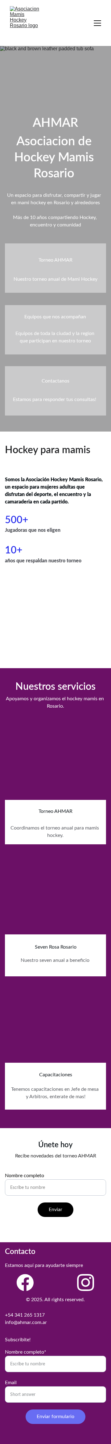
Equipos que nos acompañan (55, 316)
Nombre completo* (25, 1352)
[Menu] (97, 23)
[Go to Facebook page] (25, 1282)
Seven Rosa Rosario (55, 947)
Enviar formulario (55, 1416)
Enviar (55, 1209)
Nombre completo (24, 1175)
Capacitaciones (55, 1074)
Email (11, 1382)
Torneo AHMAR (55, 811)
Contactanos (55, 381)
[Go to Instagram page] (85, 1282)
